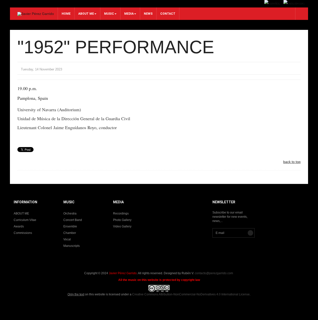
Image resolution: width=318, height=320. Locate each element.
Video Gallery (122, 226)
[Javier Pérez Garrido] (35, 14)
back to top (292, 162)
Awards (19, 226)
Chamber (69, 233)
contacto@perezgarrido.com (214, 273)
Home (66, 13)
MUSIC (109, 13)
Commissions (23, 233)
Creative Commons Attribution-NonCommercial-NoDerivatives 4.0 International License (191, 294)
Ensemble (70, 226)
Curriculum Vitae (25, 220)
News (148, 13)
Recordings (121, 213)
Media (129, 13)
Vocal (67, 239)
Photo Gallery (122, 220)
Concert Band (72, 220)
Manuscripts (71, 246)
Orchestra (70, 213)
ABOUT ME (86, 13)
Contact (167, 13)
